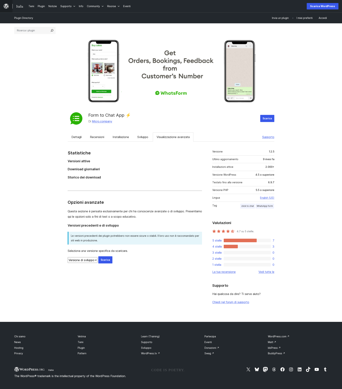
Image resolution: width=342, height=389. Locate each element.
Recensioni (97, 137)
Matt (272, 342)
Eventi (208, 342)
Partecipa (210, 336)
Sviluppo (142, 137)
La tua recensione (224, 272)
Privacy (18, 353)
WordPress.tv (150, 353)
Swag (209, 353)
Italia (51, 370)
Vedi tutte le (266, 272)
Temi (80, 342)
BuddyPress (276, 353)
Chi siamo (19, 336)
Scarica (267, 118)
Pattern (82, 353)
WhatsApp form (265, 206)
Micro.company (102, 121)
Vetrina (82, 336)
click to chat (247, 206)
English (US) (267, 197)
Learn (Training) (150, 336)
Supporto (268, 137)
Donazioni (211, 347)
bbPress (274, 347)
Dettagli (76, 137)
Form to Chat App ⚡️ (109, 115)
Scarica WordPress (322, 6)
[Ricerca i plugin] (52, 30)
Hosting (18, 347)
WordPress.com (278, 336)
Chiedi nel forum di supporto (230, 302)
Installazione (121, 137)
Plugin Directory (23, 17)
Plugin (81, 347)
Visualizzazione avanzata (173, 137)
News (17, 342)
